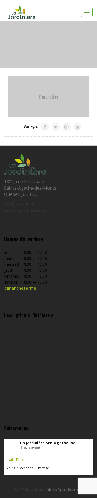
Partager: (31, 126)
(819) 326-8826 (19, 204)
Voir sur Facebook (20, 468)
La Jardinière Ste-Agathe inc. (48, 442)
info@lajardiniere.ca (25, 210)
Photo (21, 459)
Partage (43, 468)
